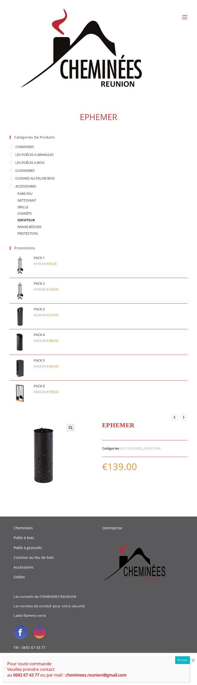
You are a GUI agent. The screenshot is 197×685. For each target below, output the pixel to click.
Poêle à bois (24, 537)
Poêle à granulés (28, 547)
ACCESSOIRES (25, 186)
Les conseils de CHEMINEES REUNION (45, 596)
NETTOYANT (26, 200)
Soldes (19, 576)
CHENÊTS (24, 213)
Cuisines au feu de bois (34, 557)
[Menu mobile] (184, 17)
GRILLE (22, 207)
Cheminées (23, 527)
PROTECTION (27, 233)
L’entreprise (112, 527)
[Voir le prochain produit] (183, 417)
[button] (70, 428)
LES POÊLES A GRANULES (34, 154)
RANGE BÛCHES (29, 226)
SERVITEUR (26, 220)
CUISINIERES (25, 170)
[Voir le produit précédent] (174, 417)
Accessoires (24, 567)
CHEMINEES (24, 146)
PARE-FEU (24, 193)
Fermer (182, 660)
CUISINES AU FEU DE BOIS (35, 178)
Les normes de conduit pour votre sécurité (49, 606)
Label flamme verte (30, 615)
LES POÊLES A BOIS (29, 162)
